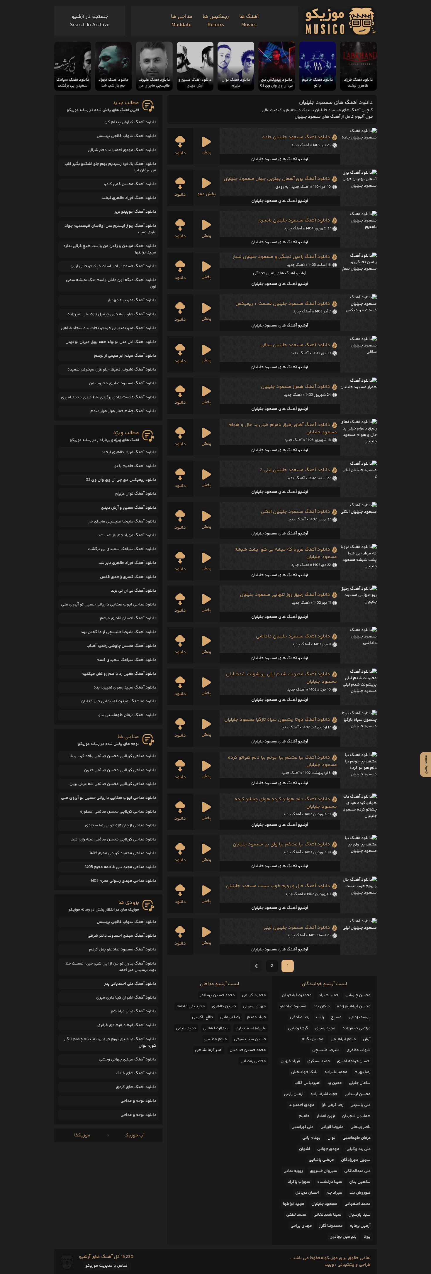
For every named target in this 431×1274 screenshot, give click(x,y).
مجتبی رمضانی (253, 1061)
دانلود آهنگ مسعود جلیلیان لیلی (297, 927)
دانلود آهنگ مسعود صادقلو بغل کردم (122, 949)
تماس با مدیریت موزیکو (106, 1266)
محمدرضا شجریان (297, 995)
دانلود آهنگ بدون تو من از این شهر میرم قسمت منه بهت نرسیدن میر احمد (110, 966)
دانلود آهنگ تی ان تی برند (133, 591)
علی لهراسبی (302, 1127)
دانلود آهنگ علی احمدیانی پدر (130, 984)
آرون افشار (326, 1116)
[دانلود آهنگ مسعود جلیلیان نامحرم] (358, 229)
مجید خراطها (293, 1204)
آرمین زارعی (293, 1094)
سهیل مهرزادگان (356, 1160)
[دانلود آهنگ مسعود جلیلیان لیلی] (358, 936)
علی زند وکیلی (359, 1149)
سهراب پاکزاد (299, 1182)
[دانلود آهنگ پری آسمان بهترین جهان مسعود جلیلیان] (358, 188)
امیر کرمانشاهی (209, 1050)
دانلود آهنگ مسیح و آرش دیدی (128, 508)
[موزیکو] (340, 20)
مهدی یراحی (301, 1226)
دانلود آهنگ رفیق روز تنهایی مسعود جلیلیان (285, 594)
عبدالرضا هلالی (215, 1028)
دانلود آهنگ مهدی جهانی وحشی (127, 1059)
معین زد (335, 1083)
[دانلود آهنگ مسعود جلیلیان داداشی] (358, 645)
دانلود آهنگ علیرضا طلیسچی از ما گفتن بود (118, 632)
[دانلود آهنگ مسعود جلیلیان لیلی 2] (358, 479)
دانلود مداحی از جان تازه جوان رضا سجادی (120, 825)
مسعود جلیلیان (324, 1204)
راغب (320, 1017)
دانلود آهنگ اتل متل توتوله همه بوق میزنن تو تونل (110, 342)
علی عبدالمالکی (357, 1171)
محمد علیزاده (336, 1072)
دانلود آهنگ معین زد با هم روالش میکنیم (119, 674)
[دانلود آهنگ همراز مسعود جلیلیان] (358, 396)
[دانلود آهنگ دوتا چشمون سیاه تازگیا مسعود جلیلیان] (358, 728)
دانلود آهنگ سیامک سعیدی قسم (126, 660)
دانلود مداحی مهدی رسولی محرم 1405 (123, 881)
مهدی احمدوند (302, 1105)
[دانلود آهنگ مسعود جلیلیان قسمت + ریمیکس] (358, 312)
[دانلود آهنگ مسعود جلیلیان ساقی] (358, 354)
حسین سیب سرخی (250, 1039)
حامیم (304, 1116)
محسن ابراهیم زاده (354, 1006)
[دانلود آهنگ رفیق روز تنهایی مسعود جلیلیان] (358, 604)
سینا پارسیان (359, 1215)
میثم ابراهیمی (343, 1039)
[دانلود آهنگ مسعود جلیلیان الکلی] (358, 520)
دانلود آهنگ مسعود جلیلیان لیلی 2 (295, 470)
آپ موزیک (134, 1135)
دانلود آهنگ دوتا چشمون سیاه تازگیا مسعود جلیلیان (277, 719)
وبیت (329, 1264)
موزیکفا (82, 1135)
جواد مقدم (256, 1017)
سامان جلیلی (360, 1083)
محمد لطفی (296, 1215)
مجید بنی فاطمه (191, 1006)
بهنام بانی (311, 1138)
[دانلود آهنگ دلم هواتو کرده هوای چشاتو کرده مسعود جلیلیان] (358, 811)
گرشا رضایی (298, 1028)
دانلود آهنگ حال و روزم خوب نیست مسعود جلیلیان (278, 886)
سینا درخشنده (329, 1182)
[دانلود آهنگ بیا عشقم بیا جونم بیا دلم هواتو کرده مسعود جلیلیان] (358, 770)
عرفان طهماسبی (356, 1138)
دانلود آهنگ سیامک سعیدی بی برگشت (122, 549)
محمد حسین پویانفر (217, 995)
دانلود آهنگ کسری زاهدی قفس (128, 577)
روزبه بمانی (293, 1171)
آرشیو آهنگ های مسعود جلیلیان (279, 159)
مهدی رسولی (254, 1006)
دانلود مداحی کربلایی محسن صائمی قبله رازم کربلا (113, 839)
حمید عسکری (318, 1061)
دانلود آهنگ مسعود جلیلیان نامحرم (294, 220)
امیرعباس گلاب (307, 1083)
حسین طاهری (224, 1006)
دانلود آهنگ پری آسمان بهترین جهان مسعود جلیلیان (277, 178)
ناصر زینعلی (360, 1127)
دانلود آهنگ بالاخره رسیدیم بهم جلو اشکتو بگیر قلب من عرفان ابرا (110, 167)
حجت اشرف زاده (323, 1094)
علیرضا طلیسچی (326, 1050)
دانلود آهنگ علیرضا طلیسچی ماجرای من (121, 521)
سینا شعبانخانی (327, 1215)
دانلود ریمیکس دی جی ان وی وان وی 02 (121, 480)
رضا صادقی (299, 1017)
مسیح (336, 1017)
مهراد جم (334, 1193)
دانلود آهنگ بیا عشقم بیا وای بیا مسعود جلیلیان (281, 844)
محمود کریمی (254, 995)
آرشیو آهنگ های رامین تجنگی (279, 273)
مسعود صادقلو (293, 1006)
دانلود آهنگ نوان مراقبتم (133, 1011)
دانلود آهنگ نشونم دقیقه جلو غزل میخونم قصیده (111, 369)
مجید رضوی (325, 1028)
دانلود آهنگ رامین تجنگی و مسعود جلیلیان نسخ (281, 256)
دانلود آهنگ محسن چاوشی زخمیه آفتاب (121, 646)
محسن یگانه (312, 1039)
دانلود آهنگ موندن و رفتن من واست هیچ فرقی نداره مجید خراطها (109, 249)
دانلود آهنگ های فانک (136, 1073)
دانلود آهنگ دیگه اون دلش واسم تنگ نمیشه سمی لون (111, 283)
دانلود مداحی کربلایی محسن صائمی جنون (120, 770)
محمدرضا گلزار (331, 1226)
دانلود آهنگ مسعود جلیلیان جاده (296, 137)
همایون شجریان (356, 1116)
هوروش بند (360, 1193)
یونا (367, 1237)
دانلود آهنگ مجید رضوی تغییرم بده (125, 687)
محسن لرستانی (358, 1094)
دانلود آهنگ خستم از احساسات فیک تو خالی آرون (113, 266)
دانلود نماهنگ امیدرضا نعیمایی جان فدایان (118, 701)
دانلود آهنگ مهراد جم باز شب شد (127, 535)
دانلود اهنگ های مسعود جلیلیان (336, 103)
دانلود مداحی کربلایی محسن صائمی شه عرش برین (112, 784)
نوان (331, 1138)
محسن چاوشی (358, 995)
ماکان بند (321, 1006)
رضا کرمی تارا (332, 1105)
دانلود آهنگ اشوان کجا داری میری (126, 997)
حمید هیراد (328, 995)
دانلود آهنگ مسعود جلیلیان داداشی (293, 636)
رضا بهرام (362, 1072)
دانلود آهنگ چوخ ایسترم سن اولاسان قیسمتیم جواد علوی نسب (110, 229)
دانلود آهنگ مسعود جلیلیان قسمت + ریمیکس (282, 303)
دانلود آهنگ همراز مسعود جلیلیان (295, 386)
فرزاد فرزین (290, 1061)
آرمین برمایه (360, 1226)
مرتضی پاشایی (321, 1160)
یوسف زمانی (360, 1017)
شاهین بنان (360, 1182)
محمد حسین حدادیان (248, 1050)
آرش (367, 1039)
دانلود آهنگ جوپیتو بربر (135, 212)
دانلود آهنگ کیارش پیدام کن (130, 122)
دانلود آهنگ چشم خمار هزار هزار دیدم (123, 411)
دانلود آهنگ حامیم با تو (135, 466)
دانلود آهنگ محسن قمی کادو (130, 184)
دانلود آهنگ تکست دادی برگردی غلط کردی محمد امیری (108, 397)
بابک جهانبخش (304, 1072)
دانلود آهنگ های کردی (136, 1087)
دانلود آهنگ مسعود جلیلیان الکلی (295, 511)
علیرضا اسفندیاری (250, 1028)
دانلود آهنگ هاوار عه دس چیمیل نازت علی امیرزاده (111, 314)
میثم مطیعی (215, 1039)
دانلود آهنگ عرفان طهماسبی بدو (127, 715)
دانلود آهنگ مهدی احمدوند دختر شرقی (122, 150)
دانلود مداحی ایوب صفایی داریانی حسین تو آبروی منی (108, 604)
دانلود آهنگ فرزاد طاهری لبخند (128, 198)
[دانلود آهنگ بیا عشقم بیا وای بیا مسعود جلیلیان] (358, 853)
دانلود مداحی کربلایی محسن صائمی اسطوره (118, 811)
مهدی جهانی (328, 1149)
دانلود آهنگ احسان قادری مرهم (128, 618)
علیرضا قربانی (331, 1127)
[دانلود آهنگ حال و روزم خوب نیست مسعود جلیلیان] (358, 895)
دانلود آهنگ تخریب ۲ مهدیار (131, 300)
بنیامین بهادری (343, 1237)
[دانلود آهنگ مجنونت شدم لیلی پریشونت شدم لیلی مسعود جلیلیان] (358, 687)
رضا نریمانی (230, 1017)
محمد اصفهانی (358, 1204)
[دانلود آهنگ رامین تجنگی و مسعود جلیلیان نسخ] (358, 271)
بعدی (256, 966)
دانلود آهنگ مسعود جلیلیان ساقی (295, 345)
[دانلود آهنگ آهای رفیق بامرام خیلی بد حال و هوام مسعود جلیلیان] (358, 437)
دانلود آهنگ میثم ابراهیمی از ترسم (125, 356)
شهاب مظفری (359, 1050)
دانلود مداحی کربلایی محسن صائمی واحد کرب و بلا (112, 756)
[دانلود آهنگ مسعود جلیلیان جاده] (358, 146)
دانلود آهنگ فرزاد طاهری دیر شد (127, 563)
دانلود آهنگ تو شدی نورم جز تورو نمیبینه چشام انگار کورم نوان (110, 1042)
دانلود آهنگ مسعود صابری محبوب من (122, 383)
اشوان (304, 1149)
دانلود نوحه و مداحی (138, 1101)
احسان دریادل (307, 1193)
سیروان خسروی (323, 1171)
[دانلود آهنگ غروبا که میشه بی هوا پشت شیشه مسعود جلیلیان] (358, 562)
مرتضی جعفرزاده (356, 1028)
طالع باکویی (202, 1017)
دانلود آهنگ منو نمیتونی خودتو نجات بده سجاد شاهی (108, 328)
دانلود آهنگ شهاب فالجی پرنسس (126, 136)
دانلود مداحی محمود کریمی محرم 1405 (122, 853)
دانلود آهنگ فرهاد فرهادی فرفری (126, 1025)
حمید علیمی (186, 1028)
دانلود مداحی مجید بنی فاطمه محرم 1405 (120, 867)
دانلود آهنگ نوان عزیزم (135, 493)
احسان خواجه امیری (354, 1061)
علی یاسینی (360, 1105)
